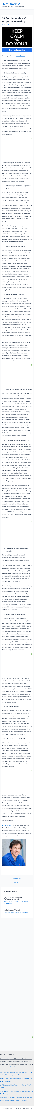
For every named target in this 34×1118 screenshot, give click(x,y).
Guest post (7, 901)
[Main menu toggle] (30, 5)
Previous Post (17, 878)
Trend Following (15, 912)
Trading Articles (15, 901)
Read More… (14, 1067)
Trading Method (23, 901)
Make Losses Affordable (12, 910)
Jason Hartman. (20, 56)
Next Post (17, 882)
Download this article (17, 50)
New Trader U (11, 3)
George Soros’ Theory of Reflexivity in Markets (13, 898)
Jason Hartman (6, 825)
